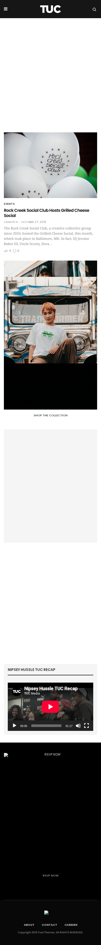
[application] (50, 707)
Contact (49, 925)
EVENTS (9, 204)
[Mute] (78, 725)
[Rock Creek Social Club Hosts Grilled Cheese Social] (50, 165)
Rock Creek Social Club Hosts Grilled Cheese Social (46, 213)
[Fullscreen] (86, 725)
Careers (70, 925)
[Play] (14, 725)
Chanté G (11, 222)
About (29, 925)
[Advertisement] (50, 71)
